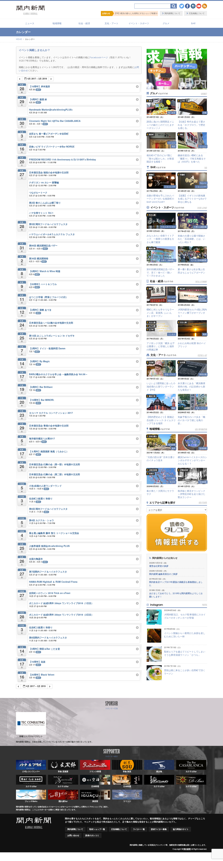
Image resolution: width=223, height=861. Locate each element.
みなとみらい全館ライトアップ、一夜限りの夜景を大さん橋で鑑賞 (160, 239)
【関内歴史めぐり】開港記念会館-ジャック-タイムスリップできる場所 (161, 420)
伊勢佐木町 (184, 470)
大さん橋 (152, 215)
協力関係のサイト (181, 829)
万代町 (151, 362)
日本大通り (153, 436)
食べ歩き (171, 112)
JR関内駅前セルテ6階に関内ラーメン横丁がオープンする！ (192, 312)
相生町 (151, 134)
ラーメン (171, 142)
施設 (173, 408)
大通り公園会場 (200, 227)
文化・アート (111, 23)
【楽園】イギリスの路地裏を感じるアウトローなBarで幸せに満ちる (192, 198)
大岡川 (151, 473)
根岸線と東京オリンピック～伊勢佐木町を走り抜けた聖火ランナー (191, 494)
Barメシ (203, 183)
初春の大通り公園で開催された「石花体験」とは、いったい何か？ (191, 239)
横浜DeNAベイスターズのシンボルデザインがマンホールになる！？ (192, 460)
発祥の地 (203, 374)
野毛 (150, 101)
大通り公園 (184, 215)
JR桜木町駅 (153, 470)
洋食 (205, 112)
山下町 (182, 101)
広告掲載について (197, 13)
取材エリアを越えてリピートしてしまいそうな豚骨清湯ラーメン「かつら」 (184, 653)
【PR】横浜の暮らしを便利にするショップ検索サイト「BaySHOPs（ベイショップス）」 (114, 13)
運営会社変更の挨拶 (158, 566)
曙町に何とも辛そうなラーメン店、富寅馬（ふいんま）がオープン (160, 312)
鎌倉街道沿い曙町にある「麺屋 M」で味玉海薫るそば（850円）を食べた (192, 158)
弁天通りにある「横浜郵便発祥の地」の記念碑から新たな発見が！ (191, 386)
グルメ (166, 23)
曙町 (181, 134)
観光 (205, 334)
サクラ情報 (170, 478)
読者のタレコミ (92, 835)
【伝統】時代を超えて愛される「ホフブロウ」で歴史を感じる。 (191, 125)
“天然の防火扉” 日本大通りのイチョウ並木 (161, 459)
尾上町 (182, 288)
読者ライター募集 (159, 829)
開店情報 (171, 300)
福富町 (151, 175)
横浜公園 (152, 248)
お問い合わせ (73, 835)
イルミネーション (168, 226)
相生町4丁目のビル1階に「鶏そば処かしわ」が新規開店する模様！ (160, 158)
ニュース (29, 23)
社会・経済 (84, 23)
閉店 (173, 146)
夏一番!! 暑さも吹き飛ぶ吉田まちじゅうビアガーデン (191, 271)
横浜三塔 (152, 396)
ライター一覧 (139, 829)
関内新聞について (172, 13)
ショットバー (170, 186)
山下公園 (152, 326)
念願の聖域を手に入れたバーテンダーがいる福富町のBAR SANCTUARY (160, 198)
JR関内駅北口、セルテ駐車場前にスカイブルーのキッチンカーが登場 (185, 616)
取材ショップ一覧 (97, 829)
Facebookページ (99, 57)
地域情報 (57, 23)
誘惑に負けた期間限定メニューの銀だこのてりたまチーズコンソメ (160, 125)
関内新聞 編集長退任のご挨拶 (163, 574)
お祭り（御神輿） (168, 260)
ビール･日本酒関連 (199, 260)
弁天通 (182, 362)
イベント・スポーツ (138, 23)
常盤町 (182, 175)
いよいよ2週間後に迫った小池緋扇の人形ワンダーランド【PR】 (161, 386)
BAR (193, 23)
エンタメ (171, 334)
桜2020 (172, 482)
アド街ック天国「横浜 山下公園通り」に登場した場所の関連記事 (161, 346)
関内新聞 (187, 849)
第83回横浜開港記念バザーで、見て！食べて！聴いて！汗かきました (160, 272)
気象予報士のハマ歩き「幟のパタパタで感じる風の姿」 (191, 420)
